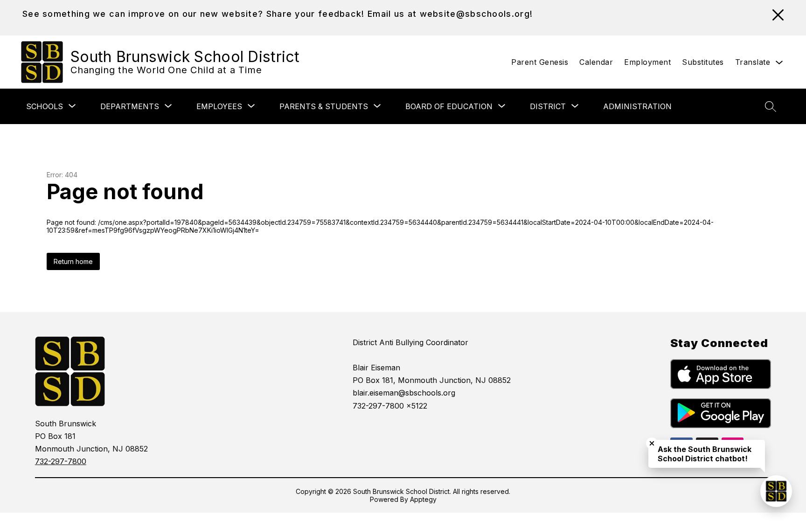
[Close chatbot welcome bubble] (652, 443)
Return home (73, 261)
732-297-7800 (60, 461)
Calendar (596, 62)
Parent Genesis (539, 62)
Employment (647, 62)
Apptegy (423, 499)
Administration (637, 106)
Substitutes (703, 62)
